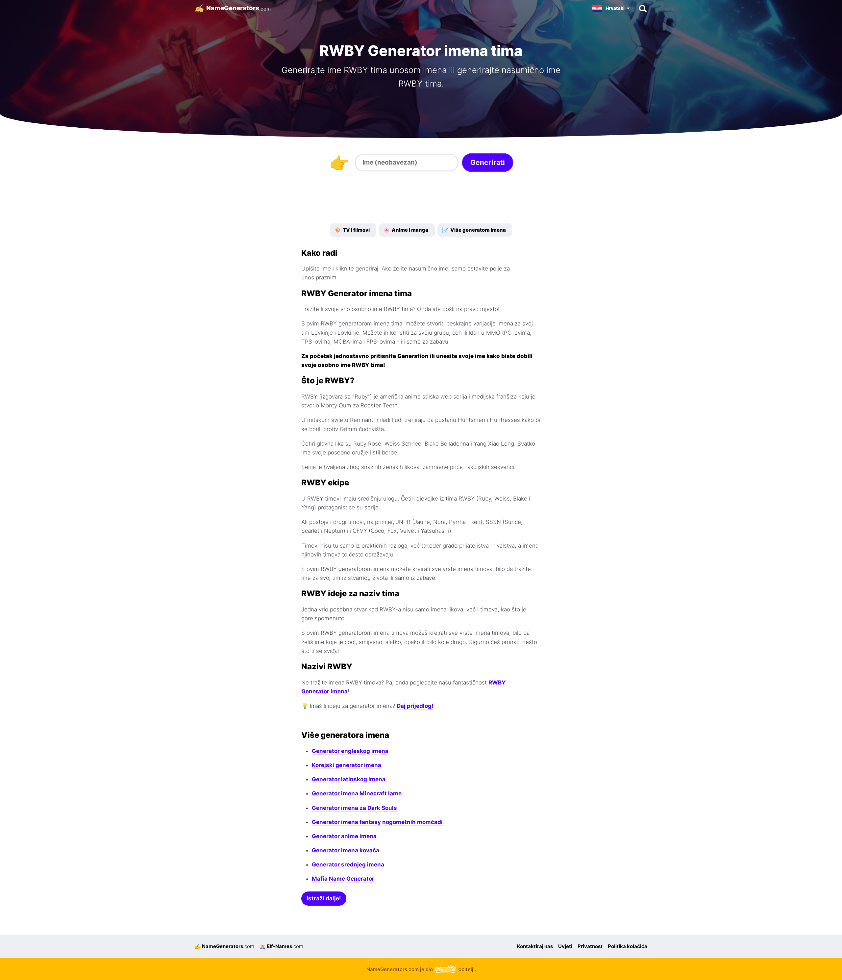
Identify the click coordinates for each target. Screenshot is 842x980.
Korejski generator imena (346, 765)
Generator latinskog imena (348, 779)
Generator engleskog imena (350, 751)
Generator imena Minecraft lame (357, 793)
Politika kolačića (627, 946)
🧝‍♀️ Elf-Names (281, 946)
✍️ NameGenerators (224, 946)
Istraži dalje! (324, 898)
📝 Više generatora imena (474, 230)
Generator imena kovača (345, 850)
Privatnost (590, 946)
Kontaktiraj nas (535, 946)
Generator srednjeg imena (348, 864)
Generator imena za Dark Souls (354, 808)
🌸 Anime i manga (406, 230)
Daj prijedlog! (415, 706)
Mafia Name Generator (343, 878)
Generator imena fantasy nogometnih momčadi (377, 822)
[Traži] (642, 8)
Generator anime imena (344, 836)
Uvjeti (565, 946)
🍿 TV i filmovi (352, 230)
